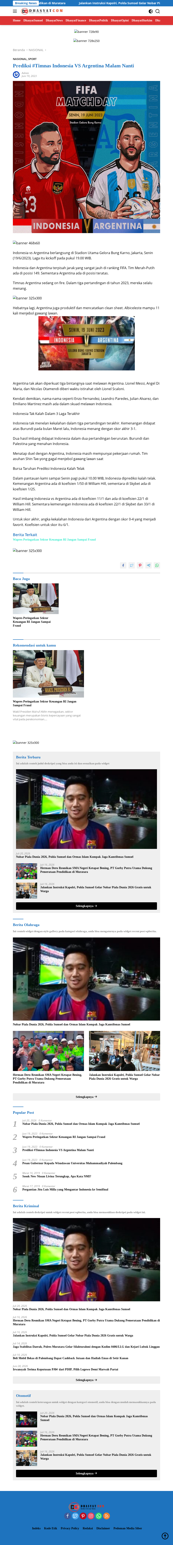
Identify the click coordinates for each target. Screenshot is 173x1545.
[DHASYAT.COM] (41, 11)
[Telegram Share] (148, 565)
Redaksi (88, 1528)
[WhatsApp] (98, 1516)
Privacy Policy (70, 1528)
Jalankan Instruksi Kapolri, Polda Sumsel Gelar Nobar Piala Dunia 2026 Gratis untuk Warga (93, 3)
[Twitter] (75, 1516)
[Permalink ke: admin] (16, 74)
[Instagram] (91, 1516)
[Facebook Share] (123, 565)
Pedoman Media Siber (128, 1528)
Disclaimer (103, 1528)
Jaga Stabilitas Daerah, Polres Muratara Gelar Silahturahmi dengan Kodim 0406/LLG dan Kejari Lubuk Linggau (86, 1346)
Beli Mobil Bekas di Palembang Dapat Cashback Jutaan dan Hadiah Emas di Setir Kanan (70, 1358)
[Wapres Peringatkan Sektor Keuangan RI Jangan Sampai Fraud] (36, 598)
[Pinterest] (83, 1516)
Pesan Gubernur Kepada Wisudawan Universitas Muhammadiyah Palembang (72, 1163)
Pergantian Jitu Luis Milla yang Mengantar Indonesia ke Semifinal (65, 1189)
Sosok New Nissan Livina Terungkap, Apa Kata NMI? (56, 1176)
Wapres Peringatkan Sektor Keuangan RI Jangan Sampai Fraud (54, 539)
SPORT (32, 59)
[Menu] (16, 11)
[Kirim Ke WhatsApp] (157, 565)
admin (25, 73)
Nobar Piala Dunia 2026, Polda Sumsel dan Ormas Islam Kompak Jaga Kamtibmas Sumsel (74, 856)
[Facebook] (67, 1516)
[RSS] (106, 1516)
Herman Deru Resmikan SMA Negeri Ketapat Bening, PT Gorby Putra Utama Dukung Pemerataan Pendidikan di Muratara (96, 869)
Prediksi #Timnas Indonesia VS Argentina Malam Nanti (58, 1150)
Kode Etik (50, 1528)
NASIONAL (20, 59)
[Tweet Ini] (131, 565)
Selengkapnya (85, 906)
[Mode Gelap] (150, 11)
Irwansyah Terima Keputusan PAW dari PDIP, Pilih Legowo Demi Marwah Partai (65, 1369)
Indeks (36, 1528)
